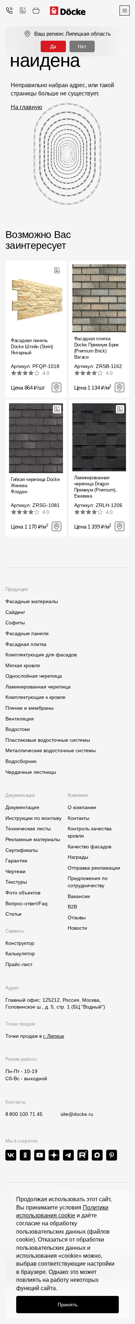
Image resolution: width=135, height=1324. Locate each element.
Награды (78, 857)
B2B (72, 907)
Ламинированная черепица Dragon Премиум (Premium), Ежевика (95, 487)
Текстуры (16, 882)
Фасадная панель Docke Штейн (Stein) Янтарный (32, 346)
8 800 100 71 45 (23, 1114)
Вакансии (79, 896)
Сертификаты (21, 850)
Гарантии (16, 860)
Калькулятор (20, 953)
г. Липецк (53, 1036)
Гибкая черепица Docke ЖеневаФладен (35, 485)
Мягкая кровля (22, 665)
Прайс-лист (18, 964)
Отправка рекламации (94, 868)
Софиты (15, 622)
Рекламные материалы (32, 839)
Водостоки (17, 729)
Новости (77, 928)
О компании (82, 807)
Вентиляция (19, 719)
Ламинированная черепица (38, 687)
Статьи (13, 914)
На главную (26, 107)
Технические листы (28, 828)
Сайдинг (15, 612)
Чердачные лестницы (30, 772)
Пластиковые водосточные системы (47, 740)
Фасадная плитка (25, 644)
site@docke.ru (76, 1114)
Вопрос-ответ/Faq (26, 903)
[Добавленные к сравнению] (23, 10)
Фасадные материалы (31, 601)
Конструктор (19, 943)
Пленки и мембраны (29, 708)
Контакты (78, 818)
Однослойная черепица (33, 676)
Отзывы (77, 917)
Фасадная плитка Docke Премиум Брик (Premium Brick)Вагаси (96, 348)
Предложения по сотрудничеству (88, 881)
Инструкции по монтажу (33, 818)
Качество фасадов (89, 846)
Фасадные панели (27, 633)
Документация (22, 807)
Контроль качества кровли (90, 832)
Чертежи (15, 871)
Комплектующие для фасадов (41, 654)
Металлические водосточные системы (50, 750)
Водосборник (20, 761)
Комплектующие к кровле (35, 697)
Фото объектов (22, 893)
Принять (67, 1304)
